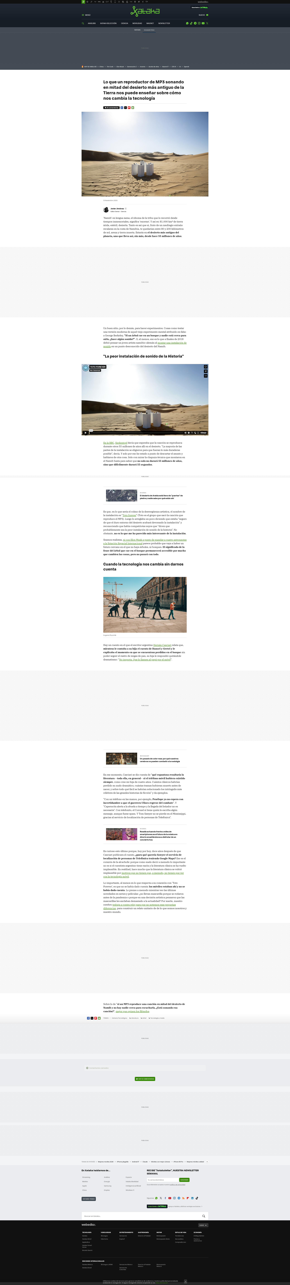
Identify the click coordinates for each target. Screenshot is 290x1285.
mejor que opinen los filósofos (132, 1011)
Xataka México (87, 1264)
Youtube (203, 23)
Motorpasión (161, 1236)
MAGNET (150, 23)
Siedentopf (121, 442)
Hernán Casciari (162, 645)
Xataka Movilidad (132, 1181)
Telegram (195, 23)
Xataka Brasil (87, 1268)
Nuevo (202, 15)
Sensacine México (125, 1264)
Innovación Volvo (149, 30)
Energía (107, 1181)
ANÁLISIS (92, 23)
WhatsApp (187, 23)
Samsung (107, 1186)
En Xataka (143, 493)
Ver (146, 1079)
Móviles (85, 1181)
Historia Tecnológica (119, 1018)
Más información (162, 1283)
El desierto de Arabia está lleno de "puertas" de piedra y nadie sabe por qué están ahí (161, 497)
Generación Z (132, 66)
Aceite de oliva (154, 66)
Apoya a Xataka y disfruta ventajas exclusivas (184, 1206)
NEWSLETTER (164, 23)
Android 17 (135, 1162)
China (101, 66)
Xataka (145, 11)
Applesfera (86, 1242)
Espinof (122, 1239)
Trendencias (179, 1236)
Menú (87, 15)
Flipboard (129, 107)
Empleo (107, 1190)
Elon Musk (120, 66)
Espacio (129, 1177)
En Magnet (145, 756)
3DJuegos (104, 1236)
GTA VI (174, 66)
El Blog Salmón (199, 1236)
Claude (145, 1162)
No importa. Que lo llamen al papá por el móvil (144, 659)
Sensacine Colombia (123, 1268)
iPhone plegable (123, 1162)
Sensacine (123, 1236)
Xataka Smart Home (87, 1246)
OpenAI (186, 66)
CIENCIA (124, 23)
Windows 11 (130, 1190)
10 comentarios (112, 108)
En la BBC (108, 442)
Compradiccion (180, 1242)
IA (180, 66)
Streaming (86, 1177)
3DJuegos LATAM (107, 1264)
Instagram (199, 23)
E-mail (132, 107)
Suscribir (184, 1180)
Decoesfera (179, 1239)
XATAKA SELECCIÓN (108, 23)
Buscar (204, 1216)
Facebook (122, 107)
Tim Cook (110, 66)
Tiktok (191, 23)
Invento (142, 66)
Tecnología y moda (157, 1018)
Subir (201, 1225)
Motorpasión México (161, 1265)
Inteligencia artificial (133, 1186)
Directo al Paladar (144, 1236)
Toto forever (129, 515)
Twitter (207, 23)
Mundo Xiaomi (87, 1250)
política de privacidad (177, 1184)
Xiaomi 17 (165, 66)
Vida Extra (104, 1239)
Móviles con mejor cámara (160, 1162)
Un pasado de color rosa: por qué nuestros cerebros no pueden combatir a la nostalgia (160, 760)
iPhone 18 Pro (179, 1162)
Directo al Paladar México (144, 1265)
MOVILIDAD (137, 23)
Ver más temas (89, 1199)
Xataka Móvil (86, 1239)
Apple (84, 1186)
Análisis (107, 1177)
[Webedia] (89, 1224)
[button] (118, 208)
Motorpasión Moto (163, 1239)
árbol (144, 1018)
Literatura (134, 1018)
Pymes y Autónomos (198, 1240)
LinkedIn (192, 1197)
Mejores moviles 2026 (106, 1162)
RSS (183, 1197)
